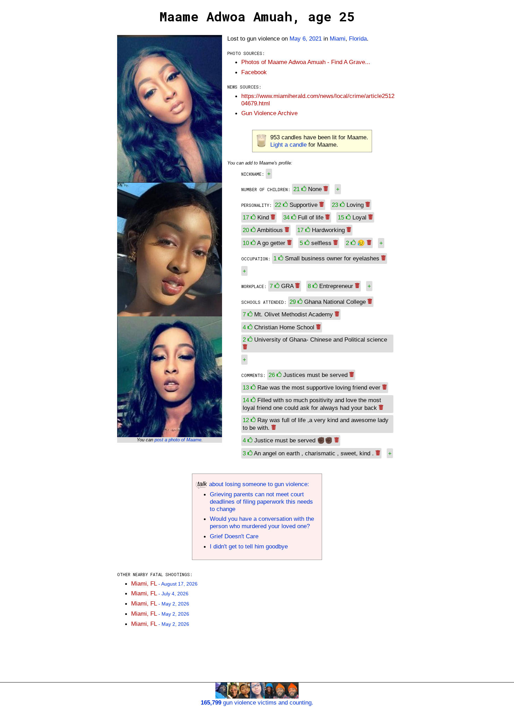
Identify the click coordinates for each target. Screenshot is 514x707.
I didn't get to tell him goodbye (249, 546)
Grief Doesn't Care (234, 536)
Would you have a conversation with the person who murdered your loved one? (262, 522)
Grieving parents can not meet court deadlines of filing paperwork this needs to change (261, 501)
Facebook (254, 72)
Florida (358, 38)
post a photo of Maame (178, 439)
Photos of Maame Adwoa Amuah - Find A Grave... (305, 61)
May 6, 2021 (306, 38)
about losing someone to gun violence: (258, 484)
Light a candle (288, 144)
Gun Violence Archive (269, 113)
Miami (337, 38)
